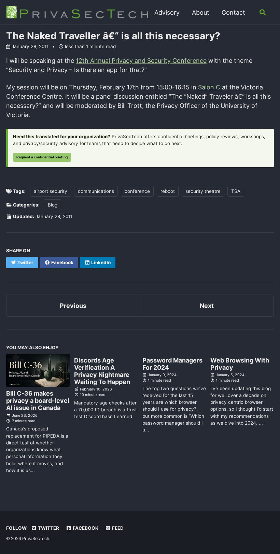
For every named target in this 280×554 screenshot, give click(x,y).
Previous (73, 305)
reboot (167, 191)
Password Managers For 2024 (172, 364)
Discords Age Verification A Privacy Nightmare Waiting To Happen (102, 371)
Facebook (85, 528)
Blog (52, 205)
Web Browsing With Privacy (239, 364)
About (200, 12)
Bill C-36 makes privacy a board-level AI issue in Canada (37, 400)
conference (137, 191)
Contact (233, 12)
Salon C (209, 87)
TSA (235, 191)
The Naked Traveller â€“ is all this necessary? (113, 36)
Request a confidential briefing (42, 157)
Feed (117, 528)
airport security (50, 191)
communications (96, 191)
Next (207, 305)
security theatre (203, 191)
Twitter (48, 528)
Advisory (167, 12)
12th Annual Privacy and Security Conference (141, 60)
